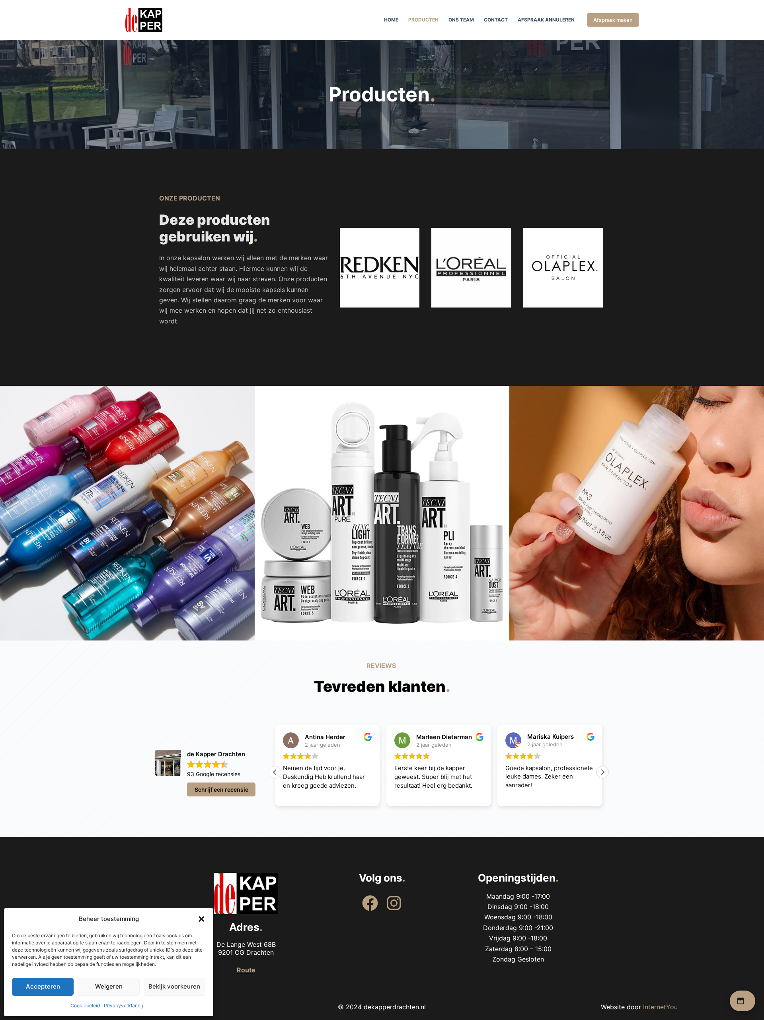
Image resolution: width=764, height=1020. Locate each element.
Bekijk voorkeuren (174, 986)
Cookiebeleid (85, 1005)
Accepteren (43, 986)
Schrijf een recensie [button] (221, 789)
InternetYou (660, 1007)
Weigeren (109, 986)
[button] (201, 919)
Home (391, 20)
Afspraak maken (613, 20)
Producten (423, 20)
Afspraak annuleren (546, 20)
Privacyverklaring (123, 1005)
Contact (496, 20)
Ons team (461, 20)
